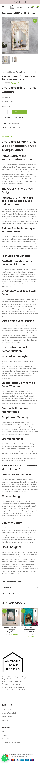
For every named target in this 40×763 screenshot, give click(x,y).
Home (3, 72)
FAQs (3, 732)
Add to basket (19, 112)
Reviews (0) (6, 587)
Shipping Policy (7, 716)
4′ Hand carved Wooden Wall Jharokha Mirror (29, 630)
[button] (16, 615)
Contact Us (5, 739)
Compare (7, 117)
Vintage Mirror (21, 72)
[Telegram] (25, 2)
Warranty (5, 720)
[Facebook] (14, 2)
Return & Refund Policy (9, 713)
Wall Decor (10, 72)
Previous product (33, 72)
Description (7, 137)
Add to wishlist (20, 117)
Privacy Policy (6, 709)
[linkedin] (22, 2)
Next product (37, 72)
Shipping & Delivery (9, 593)
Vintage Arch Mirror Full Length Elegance (10, 630)
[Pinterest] (19, 2)
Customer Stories (7, 735)
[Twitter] (16, 2)
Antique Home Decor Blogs (11, 743)
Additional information (12, 582)
